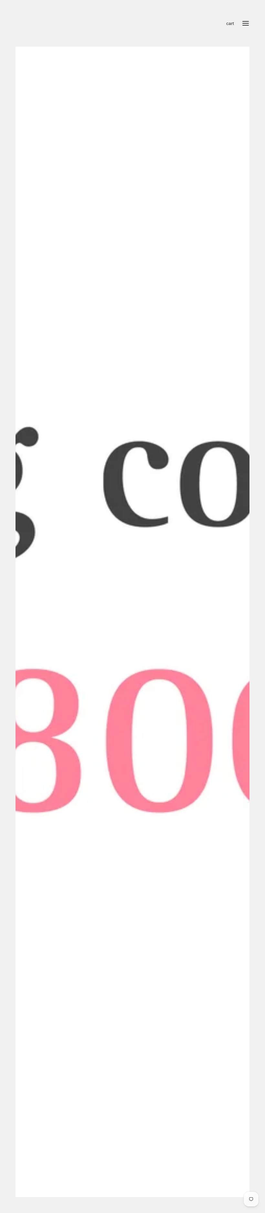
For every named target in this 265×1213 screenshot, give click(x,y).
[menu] (245, 23)
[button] (242, 54)
